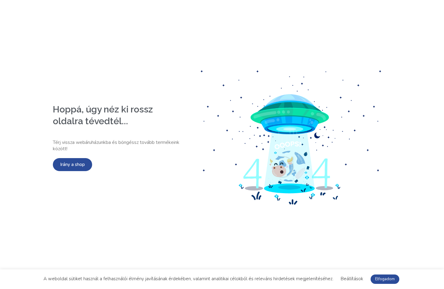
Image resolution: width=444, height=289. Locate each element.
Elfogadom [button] (385, 279)
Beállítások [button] (352, 279)
